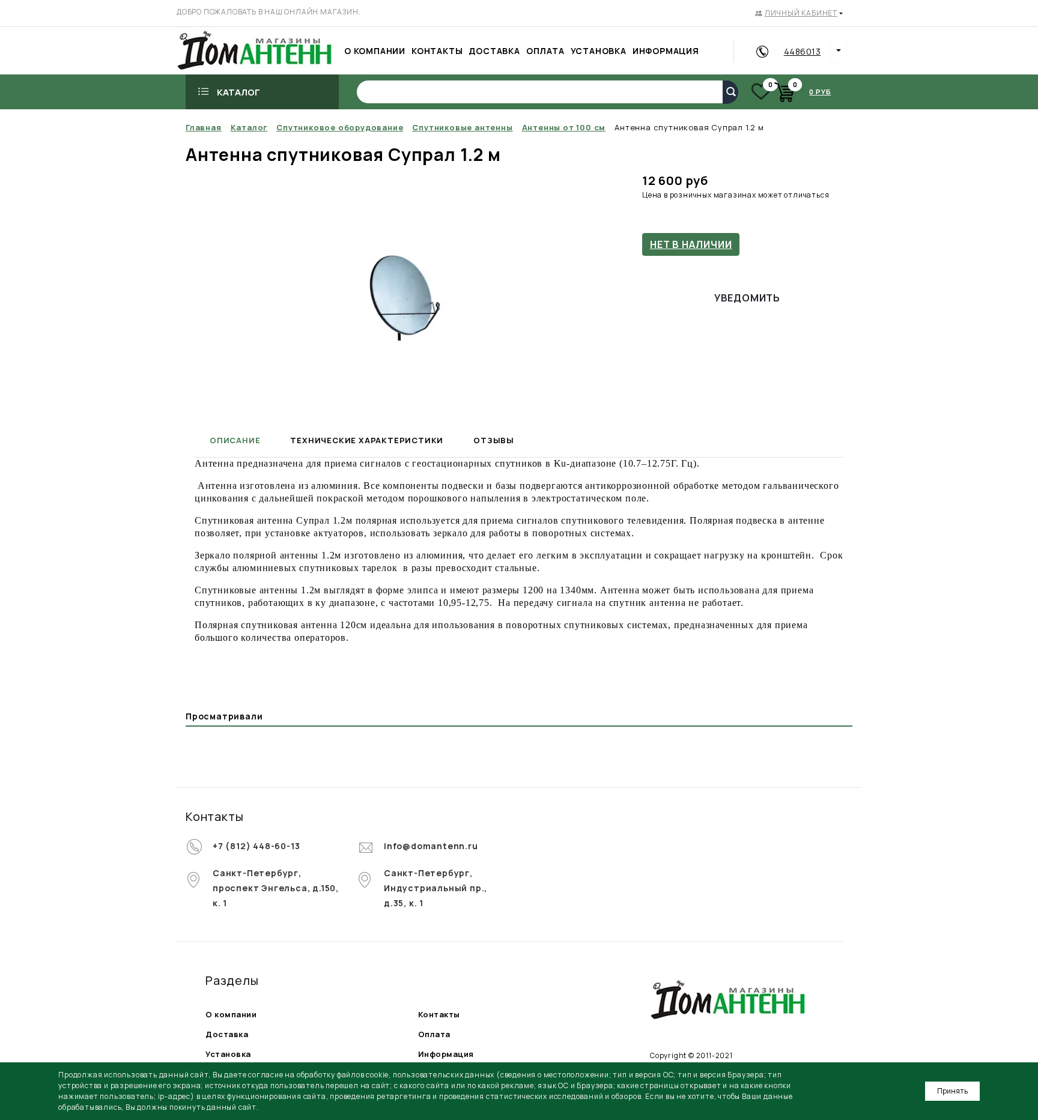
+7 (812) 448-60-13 (256, 846)
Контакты (439, 1014)
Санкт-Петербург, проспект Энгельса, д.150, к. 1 (276, 888)
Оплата (434, 1034)
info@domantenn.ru (431, 846)
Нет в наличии (691, 244)
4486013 (802, 51)
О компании (230, 1014)
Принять (952, 1091)
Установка (228, 1054)
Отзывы (493, 440)
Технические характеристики (366, 440)
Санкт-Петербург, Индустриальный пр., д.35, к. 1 (435, 888)
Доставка (226, 1034)
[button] (798, 13)
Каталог (238, 92)
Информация (446, 1054)
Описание (235, 440)
